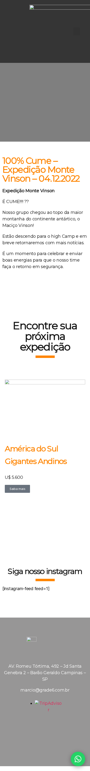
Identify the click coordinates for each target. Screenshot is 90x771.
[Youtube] (45, 656)
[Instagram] (13, 32)
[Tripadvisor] (58, 656)
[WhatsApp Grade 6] (78, 759)
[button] (76, 31)
